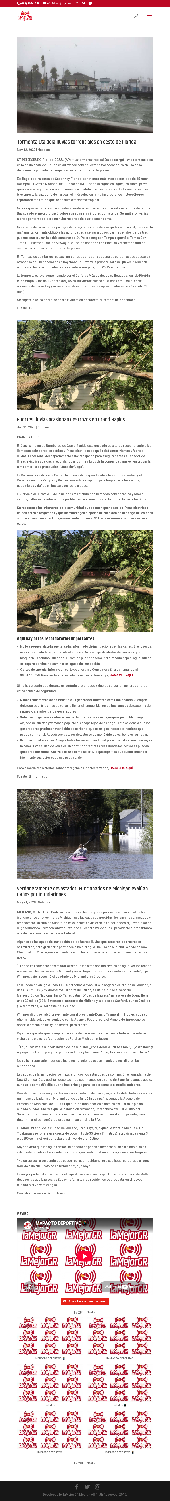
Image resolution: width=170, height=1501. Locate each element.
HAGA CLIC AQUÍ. (122, 675)
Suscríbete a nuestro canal (87, 1301)
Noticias (44, 150)
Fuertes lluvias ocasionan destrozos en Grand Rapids (71, 419)
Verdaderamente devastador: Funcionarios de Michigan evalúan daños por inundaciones (82, 891)
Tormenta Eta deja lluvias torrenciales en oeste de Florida (76, 142)
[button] (90, 1312)
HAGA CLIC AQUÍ (121, 768)
